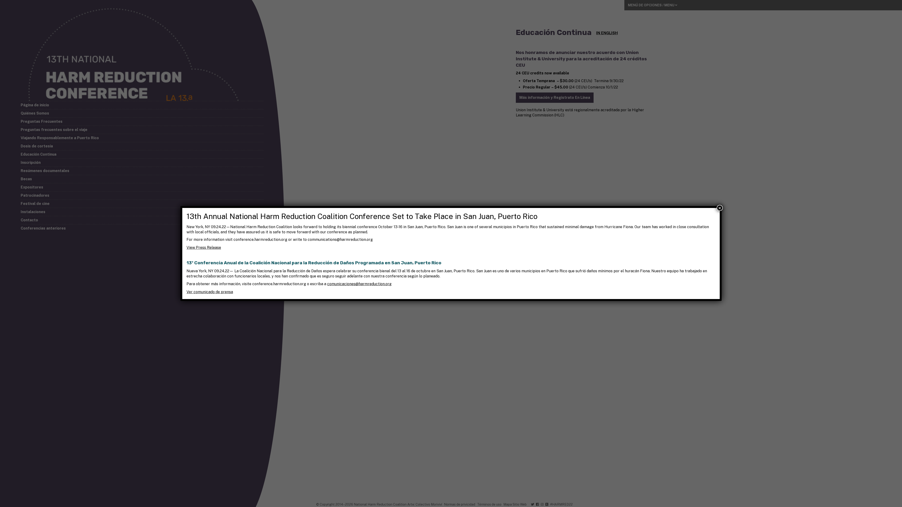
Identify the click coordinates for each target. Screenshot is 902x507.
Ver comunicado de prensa (210, 292)
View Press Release (204, 247)
